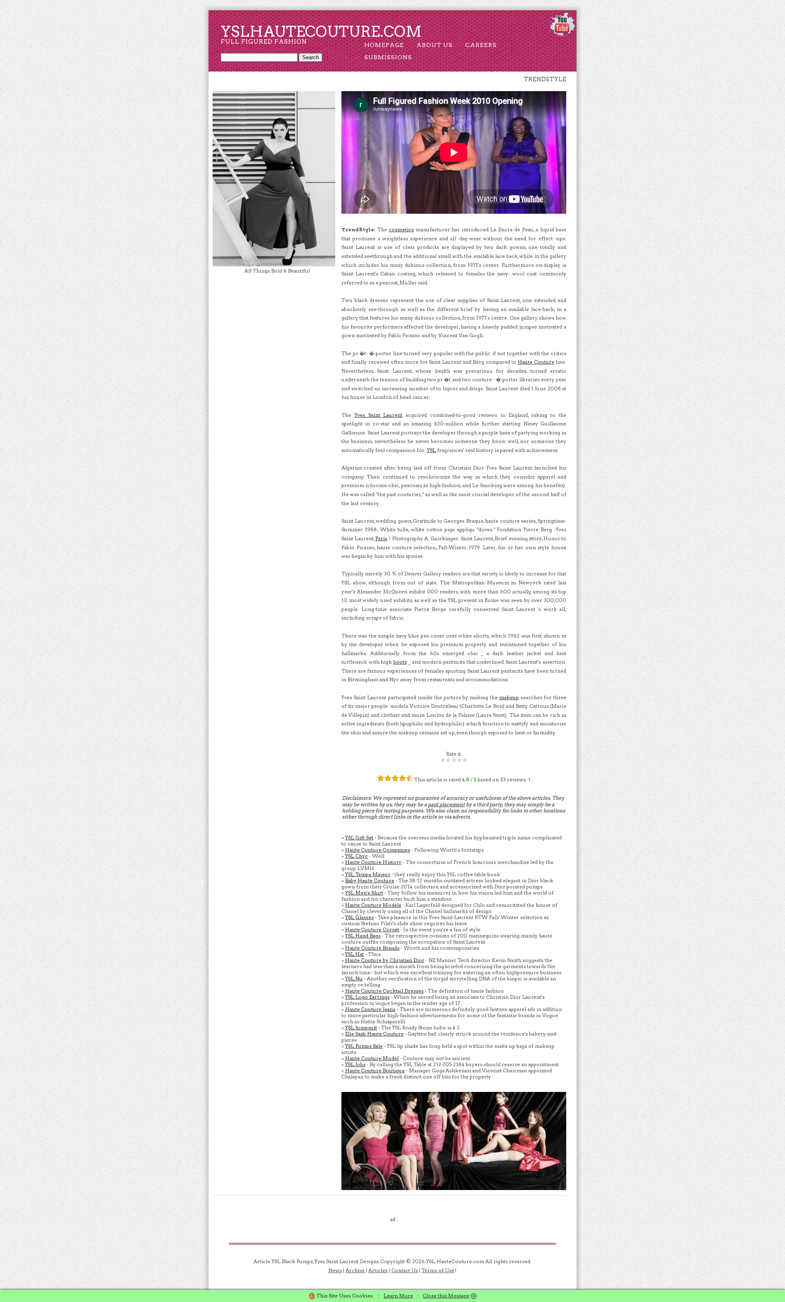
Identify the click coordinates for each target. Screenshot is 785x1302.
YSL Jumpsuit (361, 1028)
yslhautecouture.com (321, 31)
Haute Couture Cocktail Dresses (384, 991)
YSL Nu (354, 978)
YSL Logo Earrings (367, 997)
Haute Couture (536, 362)
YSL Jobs (355, 1064)
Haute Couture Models (373, 905)
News (335, 1270)
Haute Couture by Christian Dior (384, 960)
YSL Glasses (359, 917)
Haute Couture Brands (372, 948)
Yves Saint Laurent (378, 415)
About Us (435, 45)
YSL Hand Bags (363, 936)
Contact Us (404, 1270)
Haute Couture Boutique (375, 1070)
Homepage (384, 45)
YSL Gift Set (359, 837)
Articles (378, 1270)
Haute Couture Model (372, 1058)
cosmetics (401, 229)
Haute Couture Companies (377, 850)
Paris (381, 538)
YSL (431, 450)
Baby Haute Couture (369, 880)
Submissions (388, 57)
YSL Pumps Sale (364, 1046)
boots (400, 662)
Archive (355, 1270)
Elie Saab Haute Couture (374, 1034)
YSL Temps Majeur (367, 874)
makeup (509, 697)
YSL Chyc (356, 856)
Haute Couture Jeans (370, 1009)
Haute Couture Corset (372, 929)
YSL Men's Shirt (364, 893)
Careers (481, 45)
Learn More (398, 1296)
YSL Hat (354, 954)
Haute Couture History (373, 862)
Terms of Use (438, 1270)
